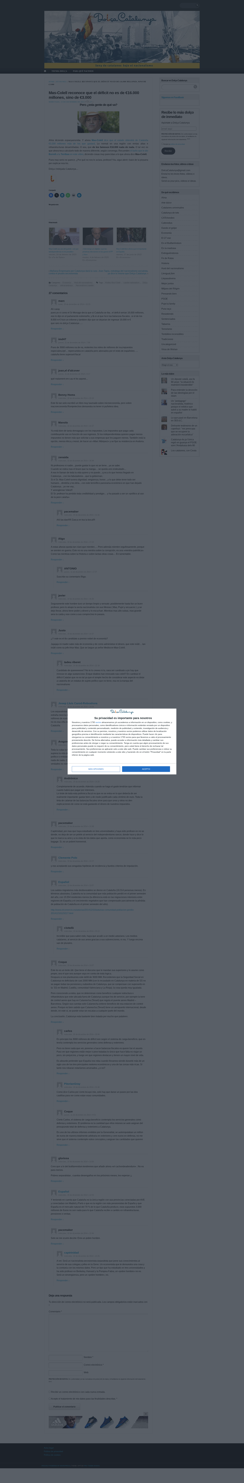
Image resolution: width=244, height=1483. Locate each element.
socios (98, 722)
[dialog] (122, 741)
